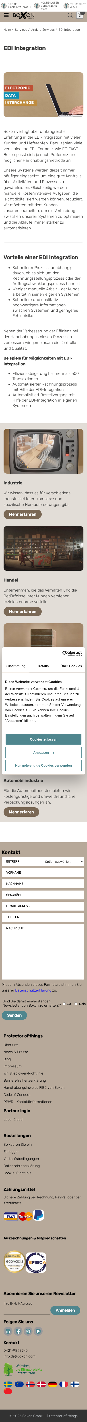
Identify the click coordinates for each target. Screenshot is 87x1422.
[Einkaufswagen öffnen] (79, 15)
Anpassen (41, 752)
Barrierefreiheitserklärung (25, 1080)
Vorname (13, 873)
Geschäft (14, 895)
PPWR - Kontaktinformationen (28, 1102)
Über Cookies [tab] (71, 666)
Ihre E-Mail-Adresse (18, 1303)
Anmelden (65, 1310)
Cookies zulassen (43, 739)
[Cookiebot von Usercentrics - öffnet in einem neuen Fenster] (62, 653)
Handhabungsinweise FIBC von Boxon (34, 1087)
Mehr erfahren (22, 514)
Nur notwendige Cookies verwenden (43, 765)
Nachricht (15, 928)
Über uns (11, 1045)
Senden (14, 1015)
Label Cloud (13, 1119)
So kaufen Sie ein (18, 1144)
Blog (7, 1059)
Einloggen (11, 1151)
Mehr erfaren (21, 812)
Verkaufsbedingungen (21, 1159)
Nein (82, 1004)
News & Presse (16, 1052)
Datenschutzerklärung (33, 990)
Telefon (12, 917)
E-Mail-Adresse (18, 906)
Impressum (13, 1066)
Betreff (12, 861)
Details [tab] (43, 666)
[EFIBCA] (36, 1271)
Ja (69, 1004)
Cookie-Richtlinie (17, 1173)
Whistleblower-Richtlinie (23, 1073)
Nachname (14, 884)
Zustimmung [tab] (15, 666)
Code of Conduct (17, 1095)
